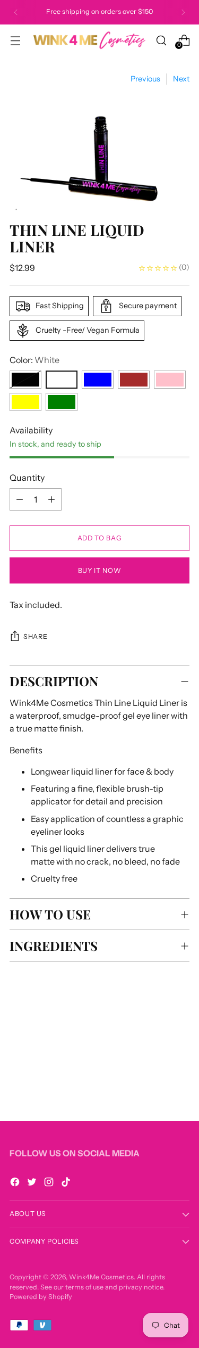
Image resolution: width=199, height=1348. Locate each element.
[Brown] (134, 380)
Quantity (27, 477)
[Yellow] (25, 402)
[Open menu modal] (15, 40)
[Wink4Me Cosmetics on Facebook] (16, 1183)
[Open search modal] (161, 40)
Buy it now (99, 570)
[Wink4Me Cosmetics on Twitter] (33, 1183)
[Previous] (16, 12)
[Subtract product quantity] (51, 499)
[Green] (61, 402)
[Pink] (170, 380)
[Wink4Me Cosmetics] (88, 40)
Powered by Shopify (41, 1297)
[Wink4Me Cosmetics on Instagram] (50, 1183)
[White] (61, 380)
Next (181, 79)
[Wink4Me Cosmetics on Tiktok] (66, 1183)
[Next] (183, 12)
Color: (34, 360)
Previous (145, 79)
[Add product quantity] (19, 499)
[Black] (25, 380)
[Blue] (98, 380)
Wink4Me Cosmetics (101, 1277)
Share (35, 636)
